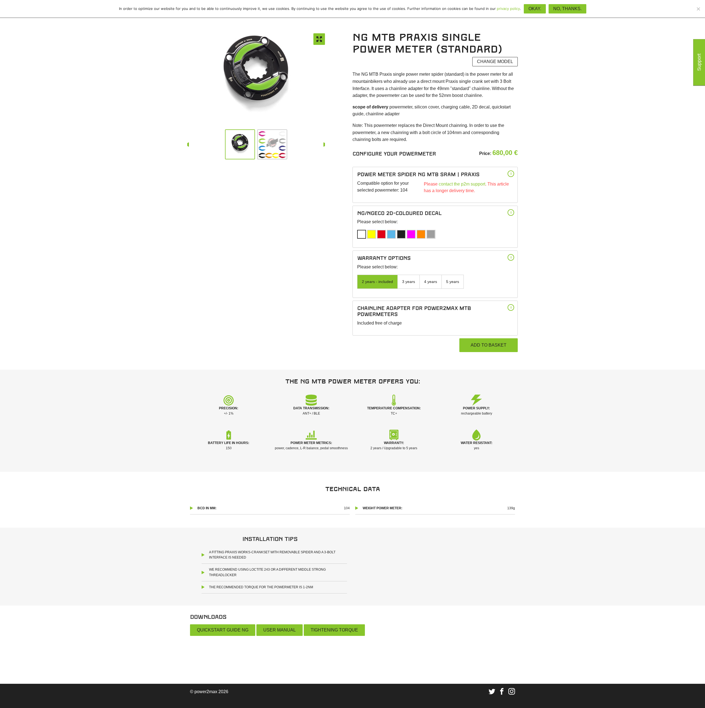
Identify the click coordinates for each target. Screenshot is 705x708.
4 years (430, 281)
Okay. (534, 8)
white (361, 234)
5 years (452, 281)
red (381, 234)
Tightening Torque (334, 630)
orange (421, 234)
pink (411, 234)
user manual (279, 630)
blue (391, 234)
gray (431, 234)
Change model (495, 61)
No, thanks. (567, 8)
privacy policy (508, 8)
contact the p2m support (462, 184)
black (401, 234)
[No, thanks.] (698, 9)
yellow (371, 234)
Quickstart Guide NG (222, 630)
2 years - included (377, 281)
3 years (408, 281)
